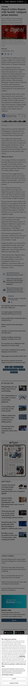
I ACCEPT (14, 678)
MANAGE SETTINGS (14, 683)
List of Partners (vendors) (7, 674)
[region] (14, 660)
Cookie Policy (22, 656)
